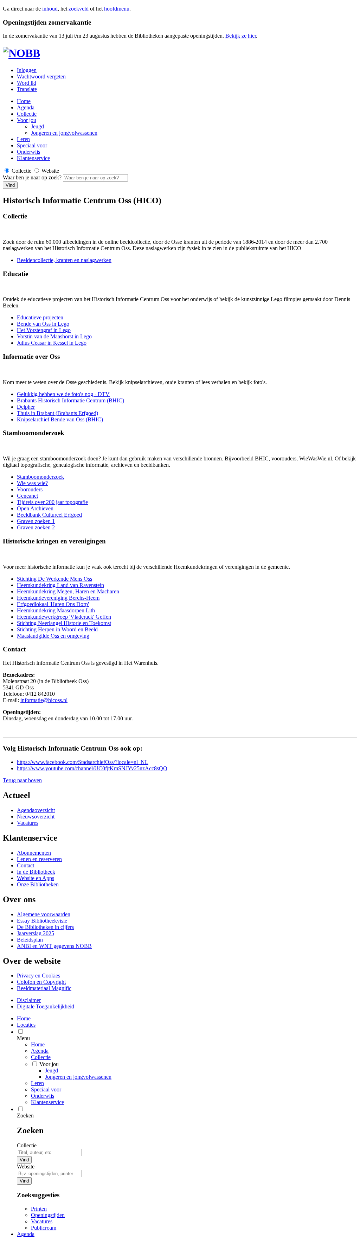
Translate (27, 89)
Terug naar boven (22, 780)
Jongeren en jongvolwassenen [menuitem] (78, 1077)
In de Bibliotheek (36, 872)
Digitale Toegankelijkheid (45, 1006)
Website (25, 1166)
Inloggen (27, 70)
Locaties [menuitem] (26, 1025)
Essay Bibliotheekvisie (42, 921)
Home (38, 1044)
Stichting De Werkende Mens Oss (54, 579)
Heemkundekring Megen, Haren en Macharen (68, 591)
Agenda (25, 107)
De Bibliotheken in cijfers (45, 927)
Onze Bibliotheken (38, 884)
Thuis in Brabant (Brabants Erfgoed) (57, 413)
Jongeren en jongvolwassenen (64, 133)
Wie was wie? (32, 483)
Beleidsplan (30, 940)
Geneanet (27, 496)
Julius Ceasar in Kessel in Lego (51, 343)
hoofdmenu (116, 9)
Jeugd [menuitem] (51, 1070)
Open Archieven (35, 508)
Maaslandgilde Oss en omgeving (53, 636)
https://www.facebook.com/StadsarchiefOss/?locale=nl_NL (82, 762)
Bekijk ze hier (240, 36)
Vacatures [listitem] (41, 1221)
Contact (25, 865)
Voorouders (30, 489)
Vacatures (27, 823)
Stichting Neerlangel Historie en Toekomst (64, 623)
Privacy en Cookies (38, 976)
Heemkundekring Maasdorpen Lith (56, 610)
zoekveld (79, 9)
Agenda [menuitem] (25, 1234)
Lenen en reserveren (39, 859)
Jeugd (37, 126)
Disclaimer (29, 1000)
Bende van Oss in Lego (43, 324)
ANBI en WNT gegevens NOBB (54, 946)
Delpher (26, 407)
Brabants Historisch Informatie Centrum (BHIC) (70, 400)
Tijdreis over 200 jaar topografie (52, 502)
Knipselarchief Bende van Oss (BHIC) (60, 419)
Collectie (27, 114)
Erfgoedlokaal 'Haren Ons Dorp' (53, 604)
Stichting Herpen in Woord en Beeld (57, 629)
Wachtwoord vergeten (41, 76)
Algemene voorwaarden (43, 914)
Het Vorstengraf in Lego (44, 330)
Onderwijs (28, 152)
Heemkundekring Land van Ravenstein (60, 585)
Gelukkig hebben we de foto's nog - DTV (63, 394)
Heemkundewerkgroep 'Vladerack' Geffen (64, 617)
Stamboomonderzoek (40, 477)
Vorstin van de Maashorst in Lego (54, 336)
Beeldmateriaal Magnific (44, 988)
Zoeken (25, 1115)
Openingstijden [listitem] (48, 1215)
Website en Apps (35, 878)
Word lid (26, 83)
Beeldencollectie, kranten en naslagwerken (64, 260)
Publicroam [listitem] (43, 1228)
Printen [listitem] (39, 1209)
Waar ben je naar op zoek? (33, 177)
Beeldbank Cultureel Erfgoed (49, 515)
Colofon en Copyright (41, 982)
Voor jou (26, 120)
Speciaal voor (32, 145)
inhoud (50, 9)
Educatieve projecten (40, 317)
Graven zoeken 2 (36, 527)
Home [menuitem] (24, 1018)
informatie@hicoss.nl (44, 700)
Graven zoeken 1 (36, 521)
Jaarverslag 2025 (35, 933)
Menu (23, 1038)
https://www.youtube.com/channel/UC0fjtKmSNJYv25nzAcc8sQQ (92, 768)
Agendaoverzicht (36, 810)
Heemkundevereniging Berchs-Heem (58, 598)
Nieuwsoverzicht (35, 817)
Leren (23, 139)
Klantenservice (33, 158)
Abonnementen (34, 853)
